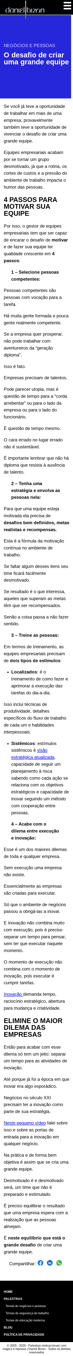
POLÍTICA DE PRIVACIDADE (24, 1334)
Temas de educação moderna (25, 1320)
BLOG (8, 1327)
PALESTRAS (13, 1298)
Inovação (13, 994)
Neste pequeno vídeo (25, 1122)
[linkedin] (49, 1264)
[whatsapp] (59, 1264)
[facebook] (40, 1264)
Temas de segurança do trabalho (27, 1313)
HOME (8, 1291)
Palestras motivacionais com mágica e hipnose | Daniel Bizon (24, 9)
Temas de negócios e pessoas (26, 1306)
